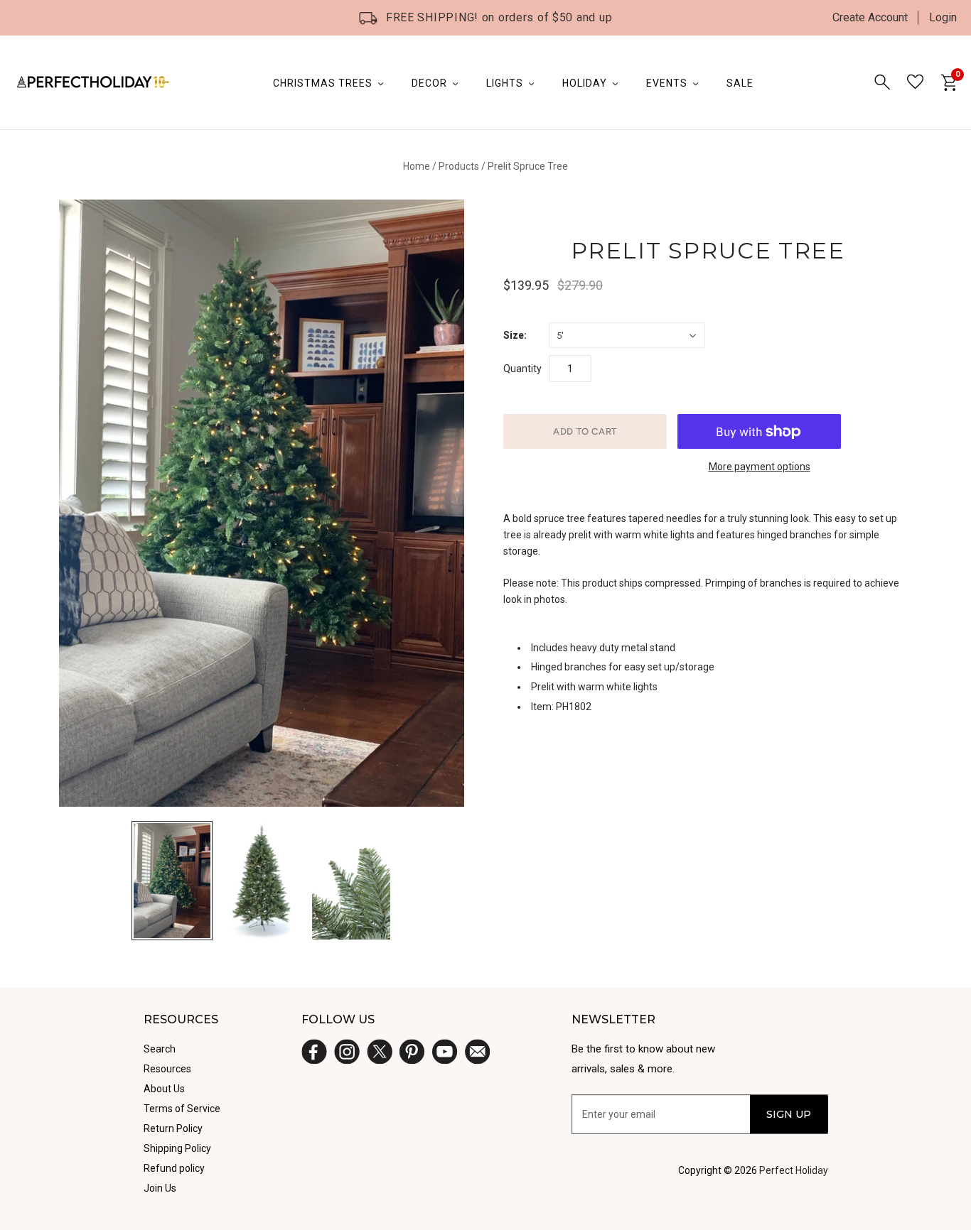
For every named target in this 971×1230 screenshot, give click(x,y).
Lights (504, 83)
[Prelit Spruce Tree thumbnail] (172, 880)
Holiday (584, 83)
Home (416, 166)
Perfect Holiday (793, 1170)
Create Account (870, 17)
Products (459, 166)
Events (666, 83)
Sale (739, 83)
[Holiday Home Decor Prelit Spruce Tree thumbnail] (261, 881)
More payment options (759, 466)
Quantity (522, 368)
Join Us (160, 1188)
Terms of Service (182, 1108)
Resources (167, 1068)
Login (943, 17)
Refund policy (174, 1168)
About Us (164, 1088)
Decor (429, 83)
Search (160, 1049)
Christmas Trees (322, 83)
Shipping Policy (177, 1148)
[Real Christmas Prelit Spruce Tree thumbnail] (351, 881)
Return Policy (173, 1128)
